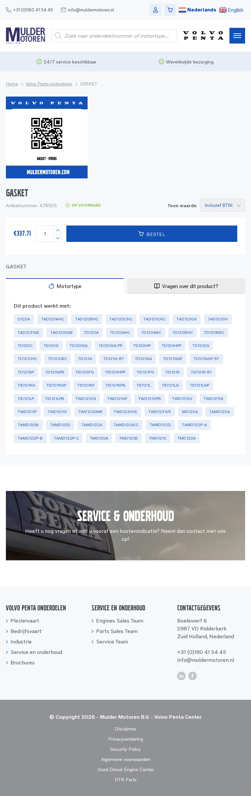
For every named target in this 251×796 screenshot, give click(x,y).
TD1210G (200, 345)
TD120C (25, 345)
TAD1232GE (61, 332)
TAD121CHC (154, 319)
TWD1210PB (149, 398)
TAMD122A (91, 424)
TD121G (85, 358)
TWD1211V (57, 411)
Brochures (22, 662)
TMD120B (128, 438)
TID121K (172, 372)
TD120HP (142, 345)
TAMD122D (160, 424)
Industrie (21, 641)
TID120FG (84, 372)
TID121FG (145, 372)
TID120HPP (115, 372)
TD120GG (79, 345)
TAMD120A (219, 411)
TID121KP (85, 385)
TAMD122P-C (66, 438)
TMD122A (186, 438)
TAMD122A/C (126, 424)
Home (12, 83)
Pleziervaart (24, 620)
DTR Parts (126, 779)
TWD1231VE (159, 411)
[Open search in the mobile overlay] (114, 35)
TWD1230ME (90, 411)
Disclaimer (126, 729)
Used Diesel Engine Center (125, 769)
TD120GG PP (110, 345)
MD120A (190, 411)
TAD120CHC (120, 319)
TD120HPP (171, 345)
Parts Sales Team (117, 631)
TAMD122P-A (194, 424)
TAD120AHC (52, 319)
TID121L (144, 385)
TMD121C (157, 438)
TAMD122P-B (30, 438)
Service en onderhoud (36, 652)
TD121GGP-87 (206, 358)
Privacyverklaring (125, 739)
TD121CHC (27, 358)
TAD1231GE (28, 332)
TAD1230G (186, 319)
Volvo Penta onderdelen (49, 83)
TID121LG (170, 385)
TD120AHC (120, 332)
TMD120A (99, 438)
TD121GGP (172, 358)
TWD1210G (85, 398)
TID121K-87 (201, 372)
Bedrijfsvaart (26, 631)
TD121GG (143, 358)
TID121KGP (56, 385)
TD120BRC (214, 332)
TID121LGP (199, 385)
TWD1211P (27, 411)
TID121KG (26, 385)
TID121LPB (54, 398)
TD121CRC (57, 358)
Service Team (112, 641)
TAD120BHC (86, 319)
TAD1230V (218, 319)
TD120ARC (151, 332)
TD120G (51, 345)
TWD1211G (213, 398)
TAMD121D (60, 424)
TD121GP (26, 372)
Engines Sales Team (119, 620)
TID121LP (26, 398)
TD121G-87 (113, 358)
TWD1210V (182, 398)
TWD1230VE (125, 411)
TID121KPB (116, 385)
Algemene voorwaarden (125, 759)
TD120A (91, 332)
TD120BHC (182, 332)
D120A (24, 319)
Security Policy (125, 749)
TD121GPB (54, 372)
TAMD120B (28, 424)
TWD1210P (117, 398)
